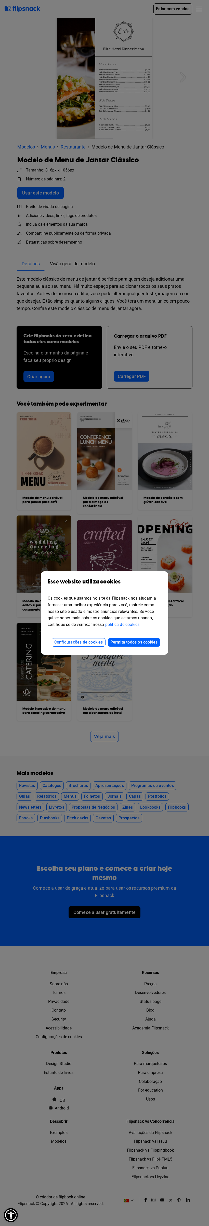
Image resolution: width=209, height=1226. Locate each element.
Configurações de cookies (78, 642)
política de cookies (122, 624)
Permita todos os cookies (134, 642)
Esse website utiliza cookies (84, 582)
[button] (11, 1215)
